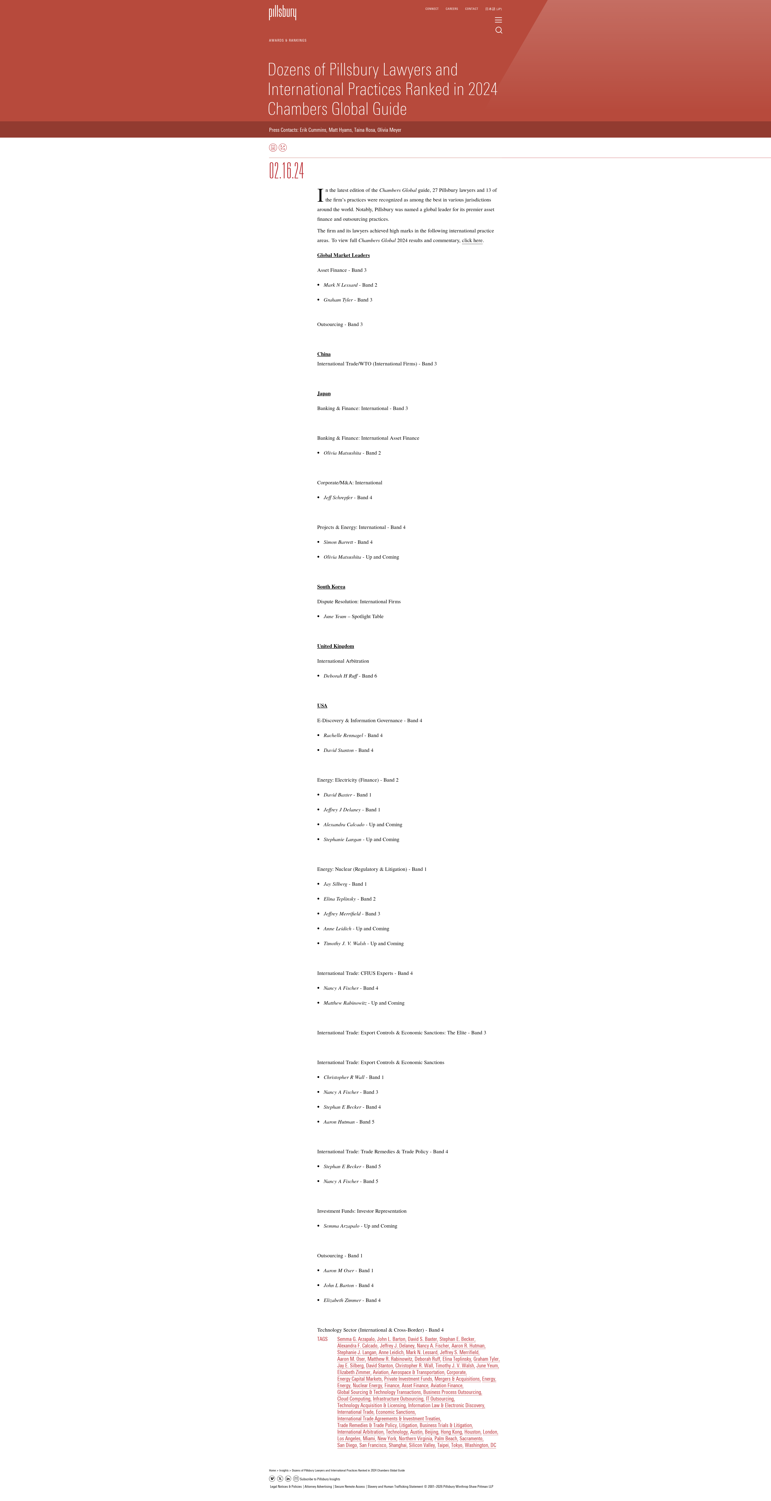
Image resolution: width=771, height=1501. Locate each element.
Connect (432, 8)
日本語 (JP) (493, 9)
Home (272, 1470)
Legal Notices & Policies (286, 1487)
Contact (471, 8)
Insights (284, 1470)
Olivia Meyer (389, 130)
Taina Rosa (364, 130)
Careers (452, 8)
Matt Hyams (340, 130)
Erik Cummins (313, 130)
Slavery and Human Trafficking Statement (395, 1487)
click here (472, 240)
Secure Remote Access (350, 1487)
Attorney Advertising (318, 1487)
